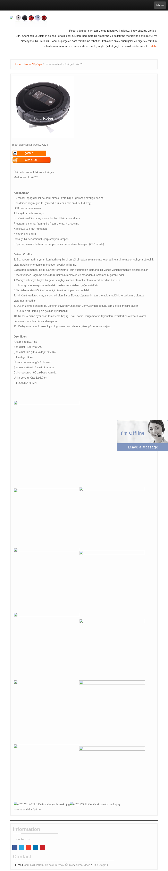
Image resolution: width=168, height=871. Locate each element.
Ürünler (69, 864)
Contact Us (23, 839)
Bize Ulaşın (99, 864)
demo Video (83, 864)
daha (154, 46)
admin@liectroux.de (36, 864)
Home (17, 64)
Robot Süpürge (33, 64)
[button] (142, 435)
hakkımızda (56, 864)
